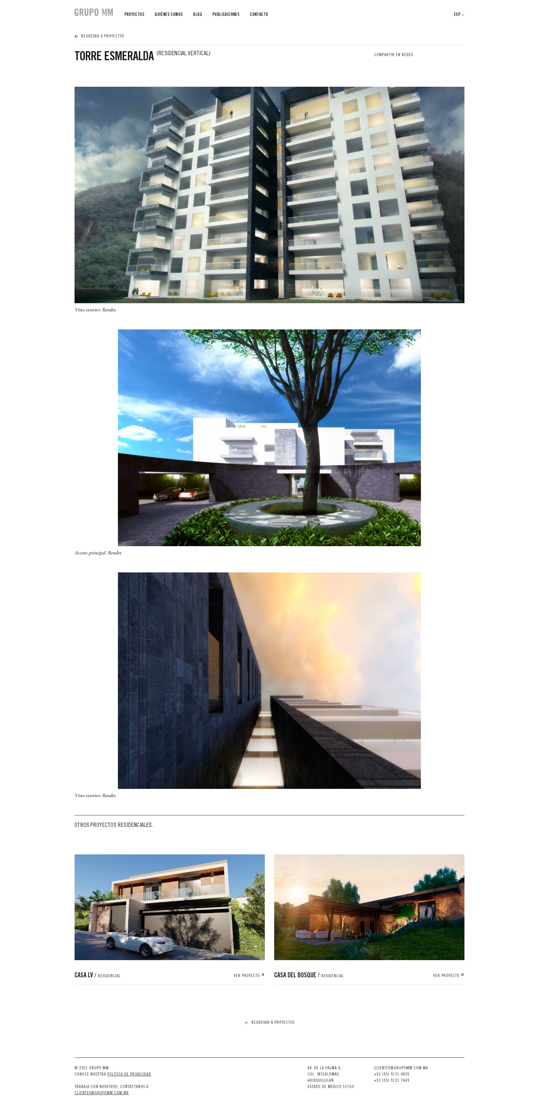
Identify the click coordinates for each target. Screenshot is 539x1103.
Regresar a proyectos (102, 37)
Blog (197, 15)
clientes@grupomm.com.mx (102, 1093)
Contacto (259, 15)
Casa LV (98, 976)
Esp (457, 15)
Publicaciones (226, 15)
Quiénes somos (169, 15)
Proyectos (134, 15)
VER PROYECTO (247, 976)
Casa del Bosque (309, 976)
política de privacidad (129, 1075)
